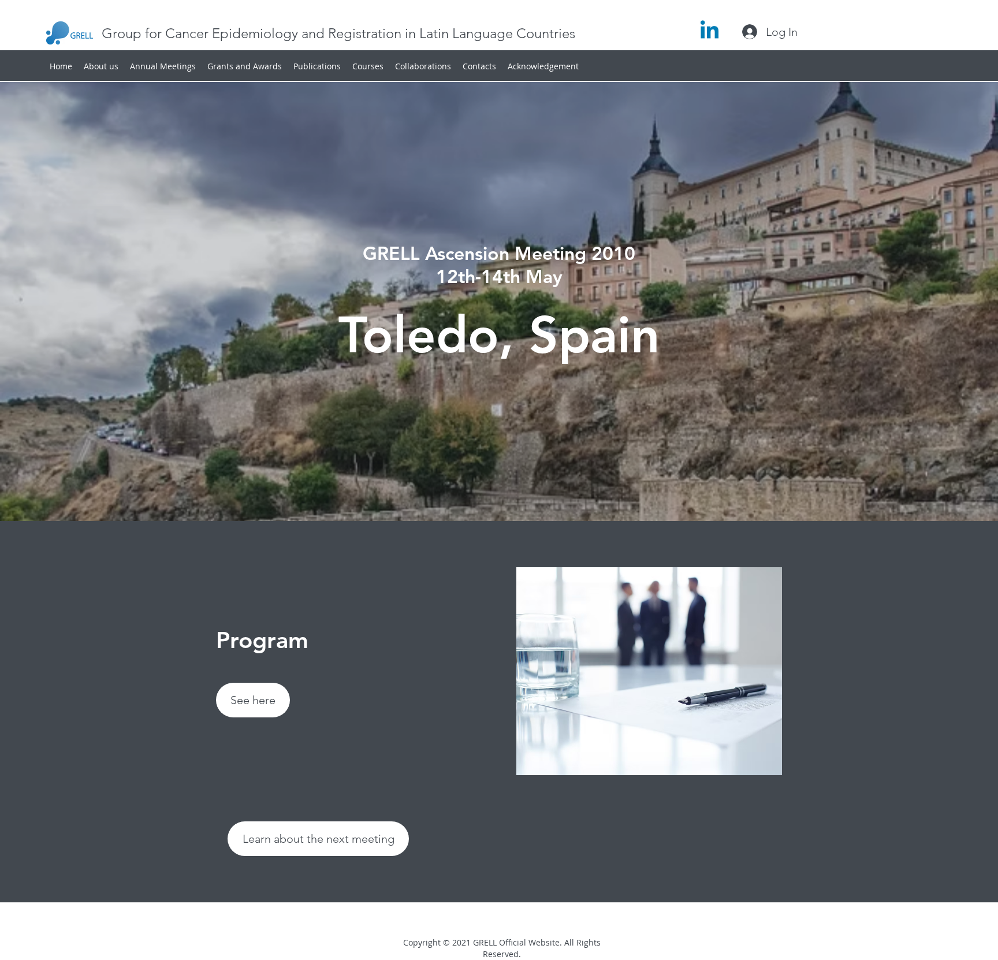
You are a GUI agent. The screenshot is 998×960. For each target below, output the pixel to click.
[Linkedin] (709, 31)
